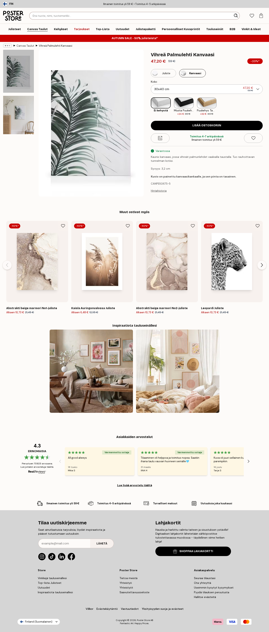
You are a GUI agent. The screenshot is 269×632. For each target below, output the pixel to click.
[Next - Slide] (266, 106)
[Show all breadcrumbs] (7, 46)
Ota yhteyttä (202, 583)
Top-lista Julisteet (49, 583)
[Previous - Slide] (148, 106)
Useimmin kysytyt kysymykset (214, 587)
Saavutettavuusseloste (134, 592)
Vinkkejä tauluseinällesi (52, 578)
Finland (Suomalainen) (38, 621)
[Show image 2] (18, 115)
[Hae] (236, 16)
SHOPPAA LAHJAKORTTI (196, 551)
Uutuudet (44, 587)
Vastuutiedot (130, 609)
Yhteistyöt (126, 587)
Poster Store (143, 620)
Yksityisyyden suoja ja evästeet (163, 609)
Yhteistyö (126, 583)
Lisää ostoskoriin (206, 125)
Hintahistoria (159, 190)
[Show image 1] (18, 71)
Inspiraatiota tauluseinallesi (55, 592)
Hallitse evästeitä (205, 597)
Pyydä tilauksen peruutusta (211, 592)
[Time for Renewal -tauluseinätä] (91, 371)
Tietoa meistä (128, 578)
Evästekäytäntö (107, 609)
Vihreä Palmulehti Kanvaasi (55, 45)
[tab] (251, 16)
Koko (154, 81)
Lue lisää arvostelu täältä (134, 485)
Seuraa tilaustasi (204, 578)
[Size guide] (160, 138)
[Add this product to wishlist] (253, 138)
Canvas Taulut (25, 45)
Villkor (89, 609)
